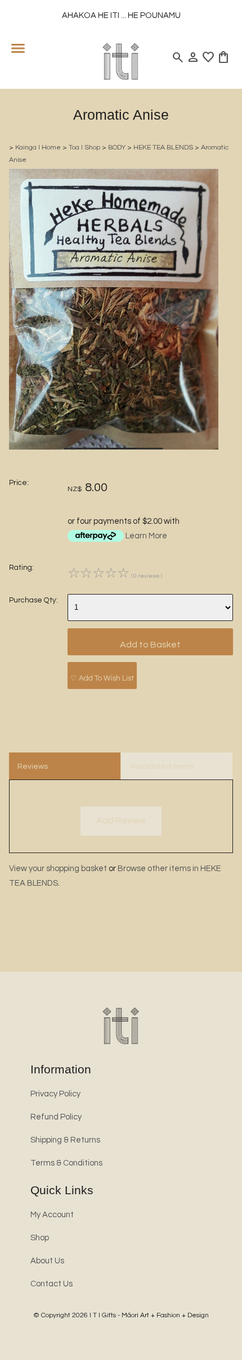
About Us (47, 1261)
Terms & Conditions (66, 1163)
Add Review (121, 820)
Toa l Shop (84, 147)
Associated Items (161, 766)
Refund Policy (56, 1117)
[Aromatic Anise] (113, 447)
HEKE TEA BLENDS (163, 147)
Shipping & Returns (65, 1140)
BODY (117, 147)
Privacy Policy (55, 1094)
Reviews (32, 766)
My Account (52, 1215)
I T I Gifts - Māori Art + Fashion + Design (149, 1315)
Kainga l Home (38, 147)
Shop (39, 1238)
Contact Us (51, 1284)
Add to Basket (150, 644)
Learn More (146, 536)
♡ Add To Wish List (102, 678)
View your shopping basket (58, 868)
